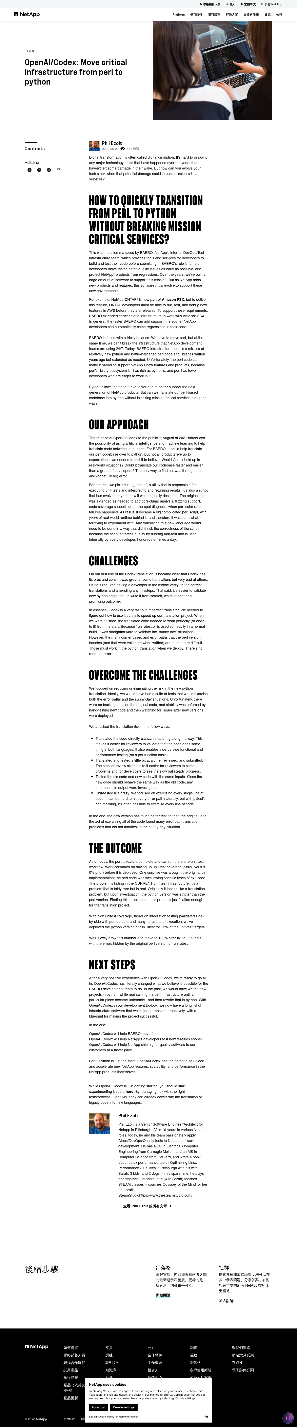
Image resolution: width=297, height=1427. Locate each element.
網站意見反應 (243, 1354)
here (129, 1091)
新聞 (193, 1347)
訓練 (109, 1354)
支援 (109, 1347)
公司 (151, 1347)
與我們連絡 (241, 1347)
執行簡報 (70, 1377)
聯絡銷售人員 (74, 1354)
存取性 (237, 1362)
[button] (178, 14)
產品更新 (70, 1397)
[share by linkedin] (49, 170)
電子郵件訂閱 (243, 1369)
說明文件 (112, 1362)
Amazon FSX (173, 299)
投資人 (153, 1369)
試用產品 (70, 1369)
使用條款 (69, 1419)
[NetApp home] (26, 14)
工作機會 (155, 1362)
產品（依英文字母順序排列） (81, 1387)
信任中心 (155, 1377)
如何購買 (70, 1347)
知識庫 (110, 1369)
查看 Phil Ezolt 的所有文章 (145, 1206)
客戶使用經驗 (201, 1369)
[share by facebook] (39, 170)
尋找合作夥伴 (74, 1362)
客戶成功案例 (201, 1377)
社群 (109, 1377)
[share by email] (58, 170)
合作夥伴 (155, 1354)
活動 (193, 1354)
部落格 (30, 51)
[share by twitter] (29, 170)
